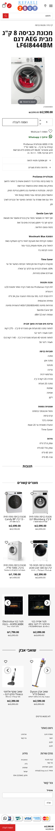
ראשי (51, 738)
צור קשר (50, 763)
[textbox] (40, 765)
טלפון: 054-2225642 (20, 775)
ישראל (26, 771)
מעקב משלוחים (47, 767)
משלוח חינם (48, 734)
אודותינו (23, 734)
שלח (49, 802)
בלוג (26, 764)
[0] (3, 6)
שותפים (25, 767)
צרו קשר (23, 738)
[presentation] (7, 603)
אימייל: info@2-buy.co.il (44, 770)
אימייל (50, 790)
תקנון (51, 742)
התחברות (24, 760)
